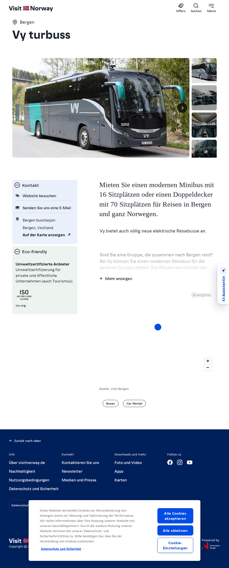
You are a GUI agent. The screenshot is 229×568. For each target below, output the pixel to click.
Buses (110, 403)
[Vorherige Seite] (19, 108)
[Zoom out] (208, 367)
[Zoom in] (208, 361)
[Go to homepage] (37, 8)
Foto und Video (128, 462)
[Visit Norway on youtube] (189, 462)
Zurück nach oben (27, 441)
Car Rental (134, 403)
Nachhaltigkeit (22, 471)
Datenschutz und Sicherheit (34, 488)
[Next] (182, 108)
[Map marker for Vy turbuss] (158, 327)
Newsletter (72, 471)
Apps (118, 471)
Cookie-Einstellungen (175, 545)
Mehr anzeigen (118, 278)
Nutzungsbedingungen (29, 479)
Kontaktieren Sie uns (80, 462)
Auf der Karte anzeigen (44, 234)
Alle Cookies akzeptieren (175, 516)
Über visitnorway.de (27, 462)
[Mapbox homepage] (201, 295)
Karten (120, 479)
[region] (158, 331)
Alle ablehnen (175, 530)
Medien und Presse (79, 479)
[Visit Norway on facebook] (170, 462)
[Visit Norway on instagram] (179, 462)
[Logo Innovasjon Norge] (211, 545)
